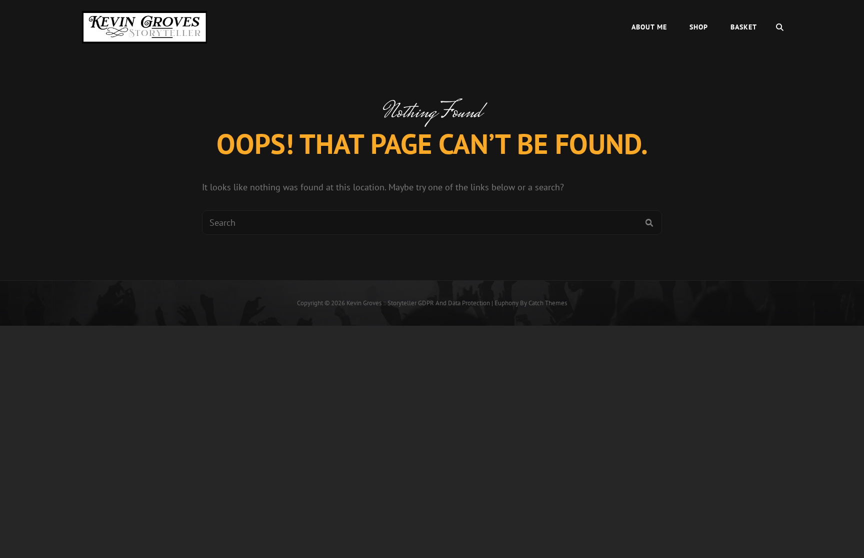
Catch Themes (547, 303)
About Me (649, 26)
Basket (743, 26)
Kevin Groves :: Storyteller (381, 303)
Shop (699, 26)
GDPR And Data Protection (454, 303)
